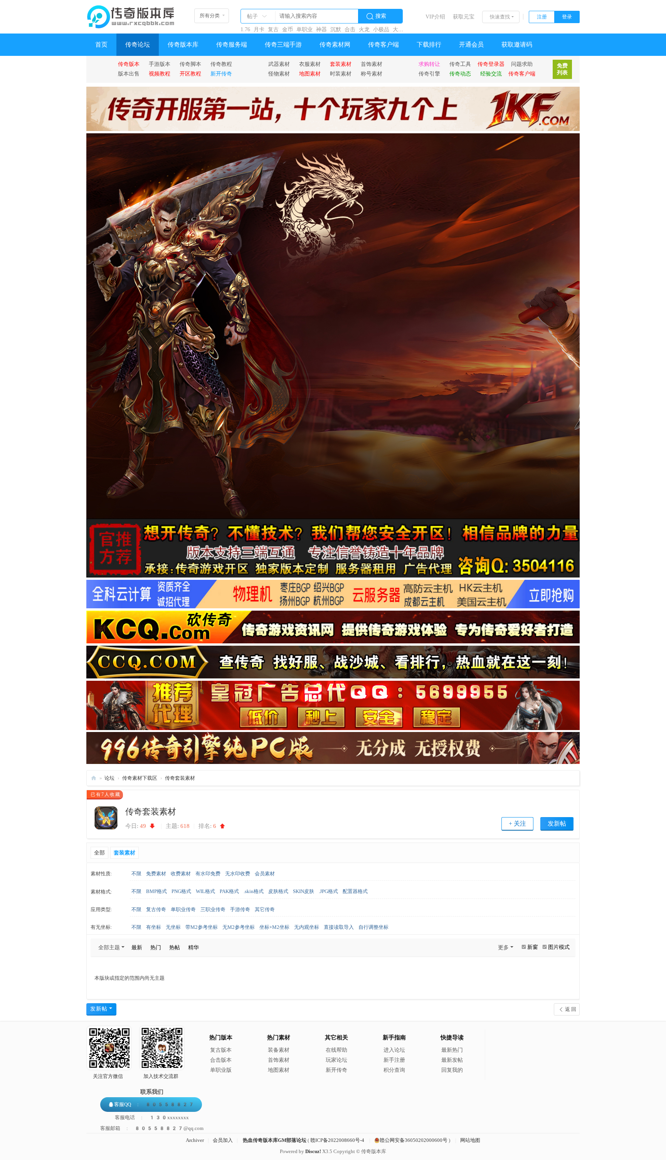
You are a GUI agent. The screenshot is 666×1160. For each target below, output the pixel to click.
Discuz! (313, 1151)
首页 (101, 44)
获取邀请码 (516, 44)
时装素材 (341, 74)
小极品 (381, 29)
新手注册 (394, 1060)
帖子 (252, 16)
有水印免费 (207, 873)
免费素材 (156, 873)
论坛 (109, 778)
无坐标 (173, 927)
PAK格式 (229, 891)
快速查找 (500, 17)
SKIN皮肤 (303, 891)
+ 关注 (517, 823)
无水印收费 (237, 873)
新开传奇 (336, 1070)
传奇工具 (460, 64)
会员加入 (223, 1140)
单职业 (304, 29)
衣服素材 (310, 64)
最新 (136, 947)
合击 (350, 29)
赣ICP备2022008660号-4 (337, 1140)
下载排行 (429, 44)
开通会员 (471, 44)
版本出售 (129, 74)
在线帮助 (336, 1050)
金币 (287, 29)
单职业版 (221, 1070)
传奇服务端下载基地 (94, 778)
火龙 (364, 29)
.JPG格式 (328, 891)
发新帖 (557, 823)
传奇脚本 (190, 64)
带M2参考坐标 (201, 927)
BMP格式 (156, 891)
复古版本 (221, 1050)
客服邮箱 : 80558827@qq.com (152, 1128)
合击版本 (221, 1060)
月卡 (259, 29)
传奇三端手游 (283, 44)
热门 (155, 947)
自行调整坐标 (373, 927)
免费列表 (562, 69)
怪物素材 (279, 74)
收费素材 (181, 873)
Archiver (195, 1140)
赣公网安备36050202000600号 (413, 1140)
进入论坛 (394, 1050)
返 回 (570, 1009)
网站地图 (470, 1140)
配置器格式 (355, 891)
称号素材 (371, 74)
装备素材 (278, 1050)
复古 (273, 29)
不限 (136, 873)
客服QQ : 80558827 (154, 1104)
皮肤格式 (278, 891)
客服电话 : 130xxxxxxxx (152, 1117)
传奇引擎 (429, 74)
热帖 (174, 947)
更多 (503, 947)
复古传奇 (156, 909)
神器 (321, 29)
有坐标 (153, 927)
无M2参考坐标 (238, 927)
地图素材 (278, 1070)
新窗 (532, 947)
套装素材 (124, 853)
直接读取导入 (339, 927)
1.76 (245, 29)
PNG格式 (181, 891)
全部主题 (109, 947)
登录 (567, 17)
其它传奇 (265, 909)
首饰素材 (371, 64)
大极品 (401, 29)
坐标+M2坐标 (274, 927)
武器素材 (279, 64)
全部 (99, 853)
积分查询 (394, 1070)
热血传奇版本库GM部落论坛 (274, 1140)
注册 (542, 17)
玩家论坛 (336, 1060)
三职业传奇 (212, 909)
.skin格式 (254, 891)
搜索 (380, 16)
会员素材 (265, 873)
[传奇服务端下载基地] (130, 14)
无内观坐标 (306, 927)
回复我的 (452, 1070)
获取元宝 (463, 17)
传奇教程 (221, 64)
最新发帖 (452, 1060)
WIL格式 (205, 891)
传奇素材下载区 (139, 778)
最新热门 (452, 1050)
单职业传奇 (183, 909)
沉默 (335, 29)
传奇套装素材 (180, 778)
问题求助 (522, 64)
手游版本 (159, 64)
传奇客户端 (383, 44)
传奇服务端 (231, 44)
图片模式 (559, 947)
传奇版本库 (183, 44)
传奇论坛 (137, 44)
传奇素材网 (335, 44)
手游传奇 (240, 909)
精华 (193, 947)
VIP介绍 (435, 17)
